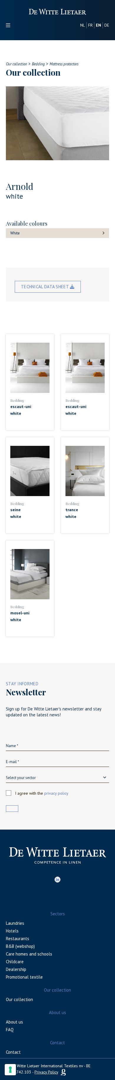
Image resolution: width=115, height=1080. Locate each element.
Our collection (19, 999)
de (106, 25)
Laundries (15, 923)
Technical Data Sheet (45, 286)
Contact (13, 1052)
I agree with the (41, 793)
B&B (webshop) (20, 946)
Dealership (16, 969)
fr (90, 25)
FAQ (10, 1029)
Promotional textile (24, 977)
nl (82, 25)
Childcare (15, 961)
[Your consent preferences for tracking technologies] (10, 1069)
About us (14, 1022)
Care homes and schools (29, 954)
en (98, 25)
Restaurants (17, 938)
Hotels (12, 931)
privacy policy (56, 793)
